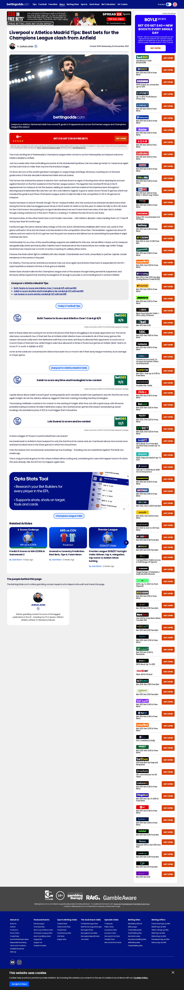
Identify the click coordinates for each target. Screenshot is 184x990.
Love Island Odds (110, 930)
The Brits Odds (109, 939)
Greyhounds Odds (63, 927)
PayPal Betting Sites (135, 933)
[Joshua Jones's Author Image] (38, 598)
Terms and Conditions (18, 945)
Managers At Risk (87, 930)
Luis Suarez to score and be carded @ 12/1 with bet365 (40, 294)
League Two (38, 942)
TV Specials (108, 924)
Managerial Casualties (89, 933)
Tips (34, 4)
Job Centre (84, 939)
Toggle (168, 4)
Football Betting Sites (135, 945)
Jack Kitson (17, 559)
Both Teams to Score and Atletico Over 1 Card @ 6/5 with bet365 (45, 288)
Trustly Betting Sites (135, 930)
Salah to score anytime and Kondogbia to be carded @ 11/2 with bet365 (48, 291)
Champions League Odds (43, 933)
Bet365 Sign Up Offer (159, 927)
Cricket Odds (61, 930)
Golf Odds (60, 936)
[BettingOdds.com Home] (18, 4)
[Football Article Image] (28, 537)
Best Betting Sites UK (135, 924)
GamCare (117, 904)
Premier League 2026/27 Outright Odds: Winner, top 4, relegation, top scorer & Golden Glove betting (108, 556)
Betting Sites (73, 4)
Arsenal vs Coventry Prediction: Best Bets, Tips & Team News (66, 553)
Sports (84, 4)
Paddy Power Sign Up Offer (161, 924)
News (62, 4)
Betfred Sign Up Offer (159, 936)
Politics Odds (109, 927)
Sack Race (94, 4)
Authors (13, 927)
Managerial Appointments (90, 936)
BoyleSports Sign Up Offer (160, 939)
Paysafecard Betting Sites (137, 939)
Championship (39, 927)
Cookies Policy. (141, 977)
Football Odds (62, 924)
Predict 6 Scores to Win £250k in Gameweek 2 (27, 553)
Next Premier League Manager (91, 927)
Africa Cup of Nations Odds (43, 930)
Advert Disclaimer (169, 13)
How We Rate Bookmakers (19, 939)
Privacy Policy (14, 933)
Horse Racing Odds (64, 933)
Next (126, 543)
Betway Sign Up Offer (159, 942)
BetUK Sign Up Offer (158, 933)
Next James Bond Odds (112, 942)
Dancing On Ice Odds (112, 936)
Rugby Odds (61, 939)
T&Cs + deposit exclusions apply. (48, 148)
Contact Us (14, 930)
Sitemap (13, 952)
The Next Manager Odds (89, 924)
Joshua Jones (26, 46)
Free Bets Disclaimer (17, 949)
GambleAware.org (78, 148)
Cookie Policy (14, 936)
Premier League (39, 924)
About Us (13, 924)
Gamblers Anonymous (141, 904)
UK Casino (123, 4)
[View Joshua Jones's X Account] (35, 46)
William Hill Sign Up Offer (160, 930)
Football (42, 4)
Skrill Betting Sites (134, 942)
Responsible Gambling (18, 942)
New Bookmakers (134, 936)
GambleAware (127, 904)
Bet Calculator (109, 4)
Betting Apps (132, 927)
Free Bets (52, 4)
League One (38, 939)
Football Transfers (40, 945)
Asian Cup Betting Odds (42, 936)
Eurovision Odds (110, 933)
